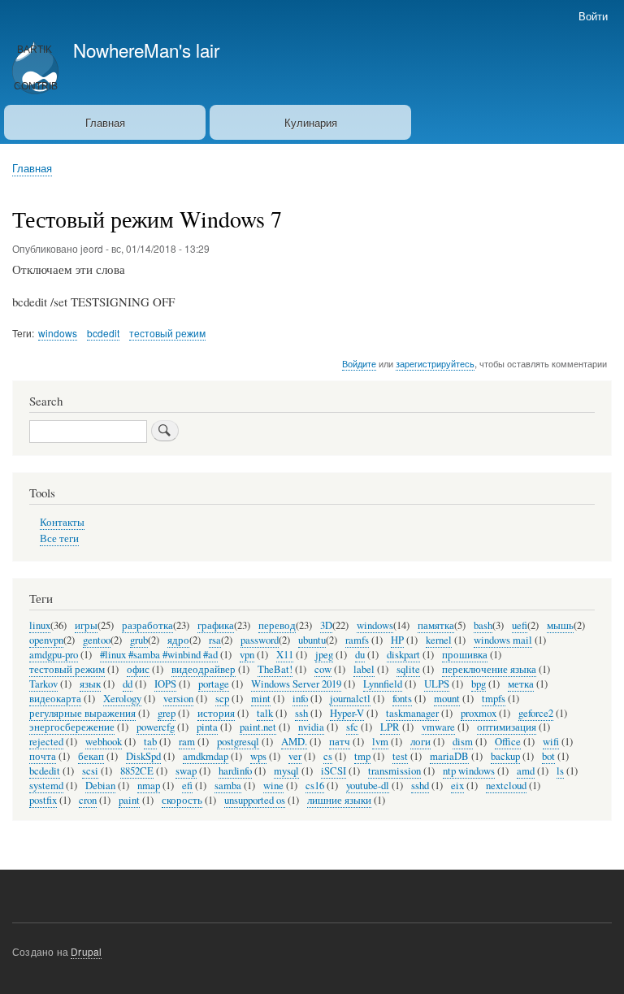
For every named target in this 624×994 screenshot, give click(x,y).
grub (139, 640)
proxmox (478, 713)
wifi (551, 742)
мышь (560, 625)
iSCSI (333, 771)
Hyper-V (347, 713)
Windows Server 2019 (296, 684)
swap (186, 771)
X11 (284, 655)
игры (86, 625)
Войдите (359, 363)
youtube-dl (367, 785)
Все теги (59, 538)
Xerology (122, 698)
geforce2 (535, 713)
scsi (90, 771)
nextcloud (506, 785)
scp (222, 698)
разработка (147, 625)
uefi (519, 625)
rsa (215, 640)
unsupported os (254, 800)
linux (39, 625)
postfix (43, 800)
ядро (178, 640)
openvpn (46, 640)
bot (548, 756)
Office (508, 742)
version (178, 698)
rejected (46, 742)
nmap (148, 785)
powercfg (155, 727)
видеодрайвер (203, 669)
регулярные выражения (82, 713)
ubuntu (312, 640)
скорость (182, 800)
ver (294, 756)
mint (261, 698)
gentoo (96, 640)
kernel (439, 640)
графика (215, 625)
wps (258, 756)
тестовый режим (167, 333)
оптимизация (506, 727)
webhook (103, 742)
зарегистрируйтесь (435, 363)
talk (265, 713)
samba (227, 785)
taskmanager (412, 713)
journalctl (350, 698)
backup (505, 756)
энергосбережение (72, 727)
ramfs (357, 640)
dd (127, 684)
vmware (438, 727)
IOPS (165, 684)
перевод (277, 625)
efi (187, 785)
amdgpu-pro (53, 655)
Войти (593, 16)
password (259, 640)
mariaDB (449, 756)
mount (447, 698)
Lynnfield (382, 684)
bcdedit (103, 333)
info (300, 698)
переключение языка (489, 669)
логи (420, 742)
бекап (91, 756)
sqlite (408, 669)
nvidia (311, 727)
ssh (301, 713)
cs (327, 756)
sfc (352, 727)
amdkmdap (205, 756)
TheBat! (275, 669)
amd (526, 771)
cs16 (315, 785)
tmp (362, 756)
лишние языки (339, 800)
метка (521, 684)
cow (323, 669)
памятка (436, 625)
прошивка (465, 655)
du (360, 655)
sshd (420, 785)
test (400, 756)
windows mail (503, 640)
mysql (286, 771)
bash (483, 625)
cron (88, 800)
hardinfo (235, 771)
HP (397, 640)
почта (42, 756)
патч (339, 742)
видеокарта (55, 698)
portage (213, 684)
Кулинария (310, 122)
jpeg (324, 655)
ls (560, 771)
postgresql (238, 742)
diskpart (403, 655)
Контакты (62, 522)
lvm (380, 742)
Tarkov (43, 684)
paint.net (258, 727)
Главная (105, 122)
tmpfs (493, 698)
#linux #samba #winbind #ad (159, 655)
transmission (394, 771)
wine (273, 785)
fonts (402, 698)
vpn (247, 655)
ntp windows (469, 771)
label (364, 669)
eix (457, 785)
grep (167, 713)
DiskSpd (143, 756)
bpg (478, 684)
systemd (46, 785)
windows (57, 333)
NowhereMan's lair (146, 50)
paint (129, 800)
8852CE (137, 771)
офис (138, 669)
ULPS (436, 684)
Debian (100, 785)
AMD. (294, 742)
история (216, 713)
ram (187, 742)
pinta (207, 727)
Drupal (86, 951)
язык (90, 684)
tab (150, 742)
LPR (390, 727)
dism (463, 742)
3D (326, 625)
